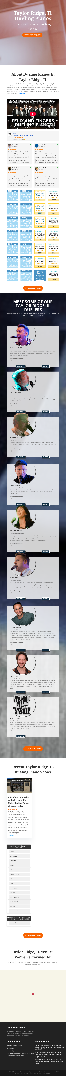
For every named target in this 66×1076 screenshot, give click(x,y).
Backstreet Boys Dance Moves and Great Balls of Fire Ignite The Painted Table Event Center (49, 1062)
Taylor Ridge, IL (12, 809)
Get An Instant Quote (32, 35)
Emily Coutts (16, 168)
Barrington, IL (13, 888)
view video (45, 366)
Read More (22, 93)
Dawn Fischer (43, 168)
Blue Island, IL (13, 906)
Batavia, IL (12, 892)
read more (11, 835)
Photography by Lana (15, 923)
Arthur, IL (12, 879)
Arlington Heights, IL (15, 874)
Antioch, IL (12, 870)
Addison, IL (13, 851)
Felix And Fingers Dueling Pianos (23, 135)
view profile (20, 366)
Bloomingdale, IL (14, 897)
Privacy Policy (10, 1051)
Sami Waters (15, 145)
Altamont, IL (13, 860)
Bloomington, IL (14, 901)
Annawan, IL (13, 865)
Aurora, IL (12, 883)
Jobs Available (10, 1048)
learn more (20, 736)
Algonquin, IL (13, 856)
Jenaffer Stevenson (44, 145)
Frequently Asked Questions (14, 1045)
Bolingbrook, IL (14, 911)
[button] (33, 994)
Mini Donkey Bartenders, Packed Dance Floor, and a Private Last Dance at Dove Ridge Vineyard (48, 1055)
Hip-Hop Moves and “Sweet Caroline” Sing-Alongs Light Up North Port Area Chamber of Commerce (49, 1048)
